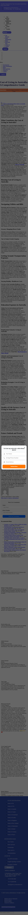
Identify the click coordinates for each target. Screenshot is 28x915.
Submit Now (14, 466)
